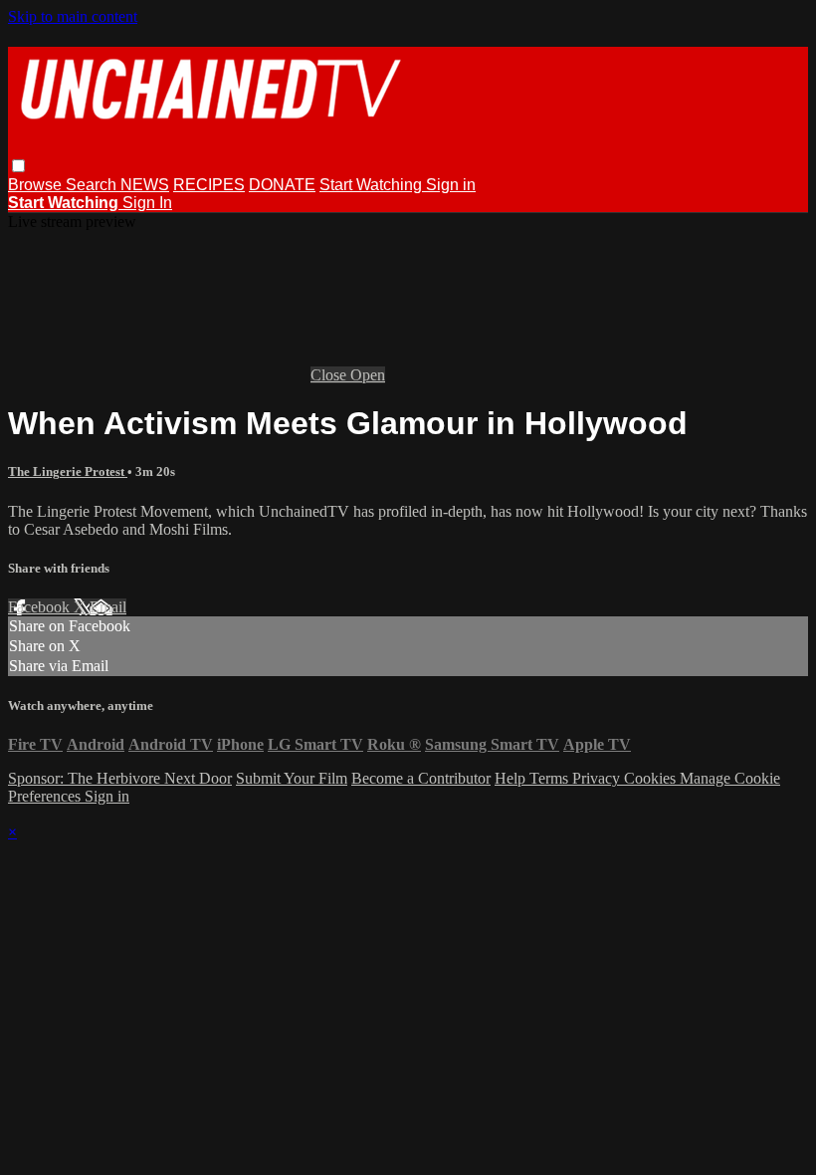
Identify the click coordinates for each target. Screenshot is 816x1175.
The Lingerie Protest (67, 471)
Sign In (147, 202)
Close (330, 374)
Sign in (451, 184)
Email (108, 606)
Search (93, 184)
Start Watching (372, 184)
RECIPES (209, 184)
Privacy (598, 778)
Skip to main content (72, 16)
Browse (37, 184)
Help (512, 778)
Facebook (41, 606)
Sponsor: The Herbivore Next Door (120, 778)
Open (367, 374)
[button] (18, 165)
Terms (550, 778)
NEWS (144, 184)
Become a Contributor (421, 778)
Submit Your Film (291, 778)
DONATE (282, 184)
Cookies (652, 778)
